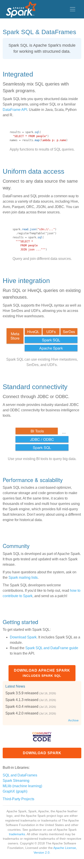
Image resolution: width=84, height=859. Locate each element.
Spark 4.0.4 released (21, 706)
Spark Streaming (16, 780)
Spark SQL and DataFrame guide (51, 648)
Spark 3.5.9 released (21, 693)
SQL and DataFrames (20, 775)
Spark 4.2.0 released (21, 713)
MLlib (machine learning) (22, 786)
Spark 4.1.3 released (21, 700)
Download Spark (23, 637)
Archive (73, 720)
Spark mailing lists (23, 577)
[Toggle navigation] (73, 9)
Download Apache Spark (42, 672)
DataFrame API (15, 110)
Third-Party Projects (18, 799)
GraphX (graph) (15, 791)
